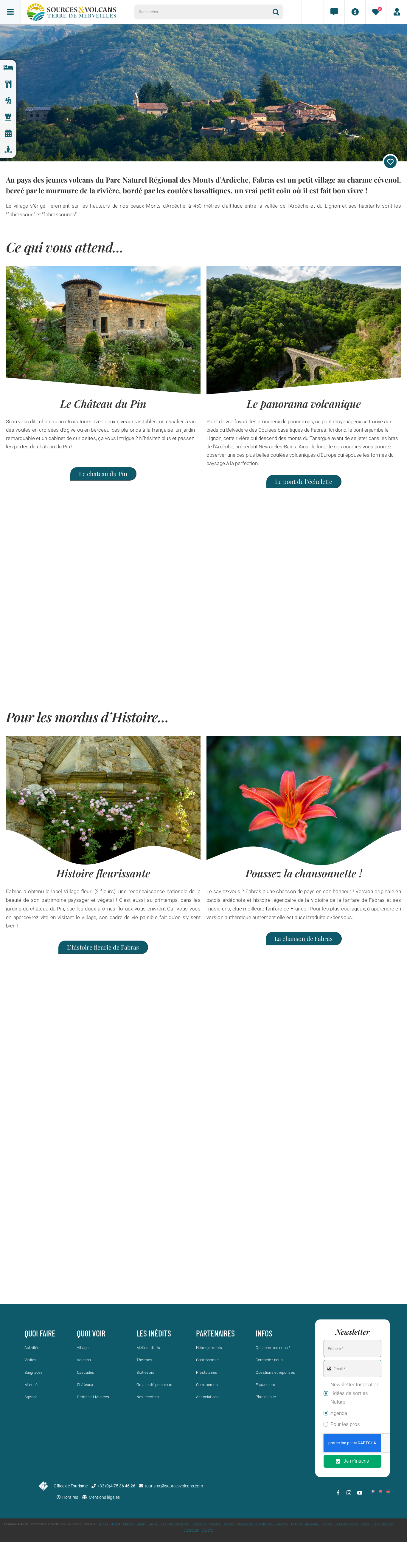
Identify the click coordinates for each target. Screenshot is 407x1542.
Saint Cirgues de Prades (352, 1524)
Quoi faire (39, 1333)
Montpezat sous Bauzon (255, 1524)
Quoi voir (91, 1333)
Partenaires (215, 1333)
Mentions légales (104, 1497)
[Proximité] (8, 150)
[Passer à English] (380, 1491)
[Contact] (334, 12)
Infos (264, 1333)
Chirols (128, 1524)
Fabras (141, 1524)
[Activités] (8, 100)
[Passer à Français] (373, 1491)
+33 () (116, 1486)
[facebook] (338, 1492)
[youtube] (359, 1492)
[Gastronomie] (8, 84)
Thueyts (208, 1530)
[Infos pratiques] (354, 12)
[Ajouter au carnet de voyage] (390, 162)
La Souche (199, 1524)
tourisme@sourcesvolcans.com (174, 1486)
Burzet (115, 1524)
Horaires (70, 1497)
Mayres (215, 1524)
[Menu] (10, 12)
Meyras (228, 1524)
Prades (326, 1524)
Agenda (338, 1413)
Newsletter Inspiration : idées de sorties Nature (354, 1393)
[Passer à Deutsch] (388, 1491)
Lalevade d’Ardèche (175, 1524)
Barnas (103, 1524)
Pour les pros (345, 1424)
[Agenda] (8, 133)
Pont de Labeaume (305, 1524)
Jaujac (153, 1524)
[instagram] (349, 1492)
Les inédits (153, 1333)
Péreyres (281, 1524)
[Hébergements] (8, 68)
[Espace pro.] (396, 12)
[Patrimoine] (8, 117)
